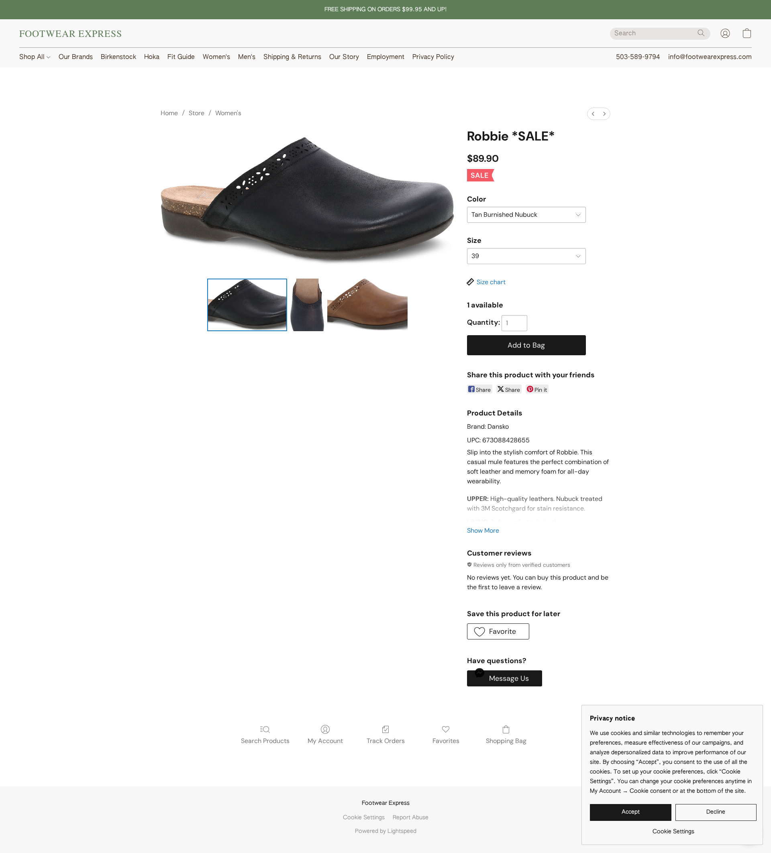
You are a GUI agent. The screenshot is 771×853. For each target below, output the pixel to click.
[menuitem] (593, 114)
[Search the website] (701, 33)
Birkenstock (118, 57)
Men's (246, 57)
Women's (216, 57)
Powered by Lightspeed (385, 831)
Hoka (151, 57)
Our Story (344, 57)
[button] (70, 33)
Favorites (445, 741)
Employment (385, 57)
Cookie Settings (364, 817)
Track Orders (386, 741)
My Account (325, 741)
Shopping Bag (506, 741)
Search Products (265, 741)
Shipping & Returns (292, 57)
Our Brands (76, 57)
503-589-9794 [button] (638, 57)
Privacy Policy (433, 57)
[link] (673, 829)
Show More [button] (483, 530)
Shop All (33, 57)
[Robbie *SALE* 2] (367, 305)
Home (169, 113)
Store (196, 113)
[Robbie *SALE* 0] (247, 305)
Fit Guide (181, 57)
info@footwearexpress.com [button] (710, 57)
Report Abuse (410, 817)
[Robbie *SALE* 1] (307, 305)
